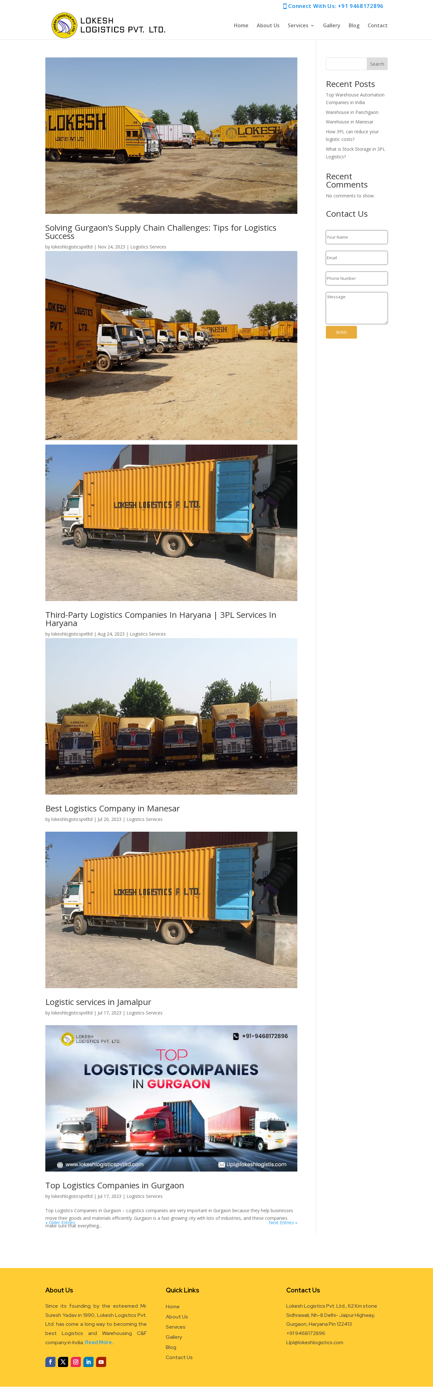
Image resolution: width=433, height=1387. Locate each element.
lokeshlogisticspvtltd (72, 247)
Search (377, 64)
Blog (354, 26)
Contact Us (179, 1357)
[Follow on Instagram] (76, 1362)
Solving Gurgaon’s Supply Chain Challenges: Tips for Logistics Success (160, 231)
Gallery (331, 26)
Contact (378, 26)
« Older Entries (60, 1222)
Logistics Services (148, 247)
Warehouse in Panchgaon (352, 112)
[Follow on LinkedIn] (88, 1362)
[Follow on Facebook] (50, 1362)
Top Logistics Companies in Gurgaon (114, 1185)
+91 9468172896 (360, 6)
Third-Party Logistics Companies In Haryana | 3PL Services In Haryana (160, 619)
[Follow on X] (63, 1362)
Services (298, 26)
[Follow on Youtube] (101, 1362)
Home (241, 26)
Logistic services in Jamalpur (98, 1001)
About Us (268, 26)
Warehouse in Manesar (349, 122)
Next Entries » (283, 1222)
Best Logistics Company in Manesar (112, 808)
